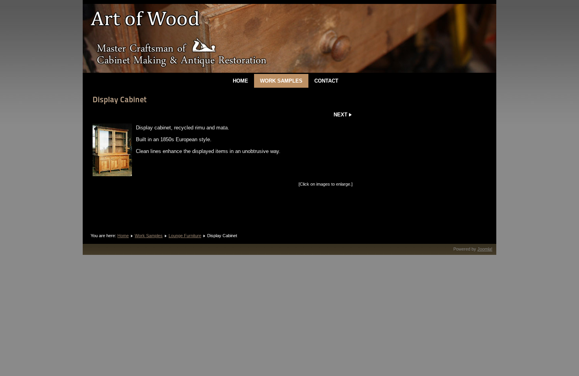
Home (240, 81)
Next (340, 115)
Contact (326, 81)
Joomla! (484, 249)
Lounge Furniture (185, 235)
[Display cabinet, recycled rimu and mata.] (112, 149)
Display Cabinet (120, 99)
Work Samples (281, 81)
